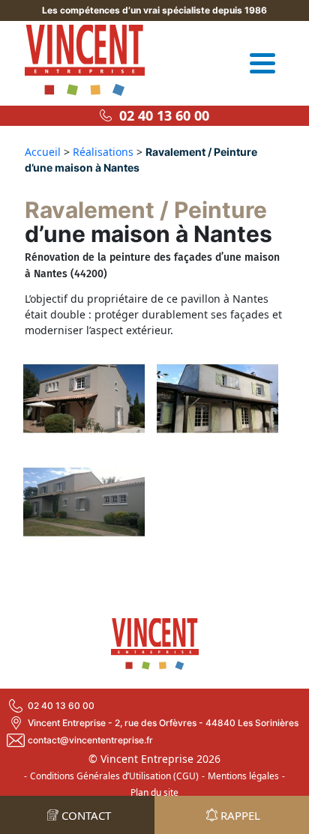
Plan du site (154, 792)
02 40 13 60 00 (160, 115)
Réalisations (103, 152)
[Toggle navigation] (262, 62)
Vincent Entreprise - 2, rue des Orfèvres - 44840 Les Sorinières (163, 722)
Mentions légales (243, 776)
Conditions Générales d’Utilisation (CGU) (114, 776)
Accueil (43, 152)
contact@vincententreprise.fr (90, 740)
